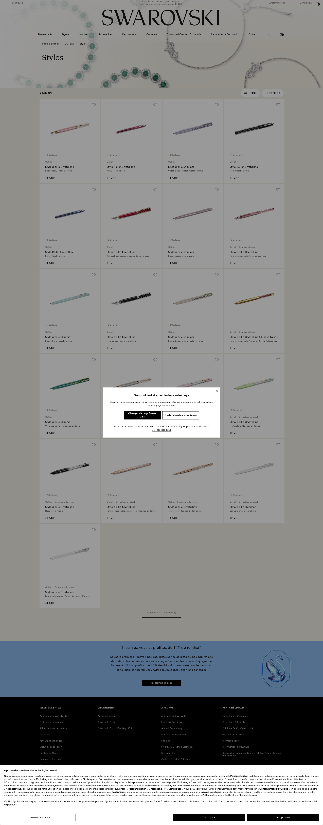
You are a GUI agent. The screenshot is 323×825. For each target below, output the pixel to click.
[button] (217, 391)
